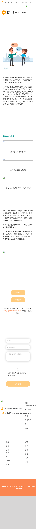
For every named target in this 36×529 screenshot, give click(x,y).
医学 (26, 446)
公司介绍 (28, 409)
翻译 (7, 446)
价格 (7, 464)
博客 (26, 428)
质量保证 (28, 420)
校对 (7, 456)
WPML (8, 460)
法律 (26, 450)
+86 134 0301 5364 (10, 2)
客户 (26, 424)
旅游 (26, 462)
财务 (26, 454)
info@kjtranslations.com (12, 311)
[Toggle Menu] (31, 13)
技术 (26, 458)
